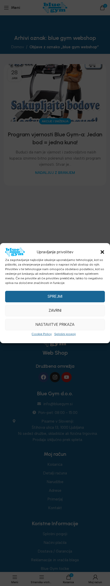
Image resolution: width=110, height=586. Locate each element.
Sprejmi (55, 296)
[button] (102, 252)
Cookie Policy (42, 334)
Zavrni (55, 310)
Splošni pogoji (65, 334)
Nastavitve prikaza (55, 324)
